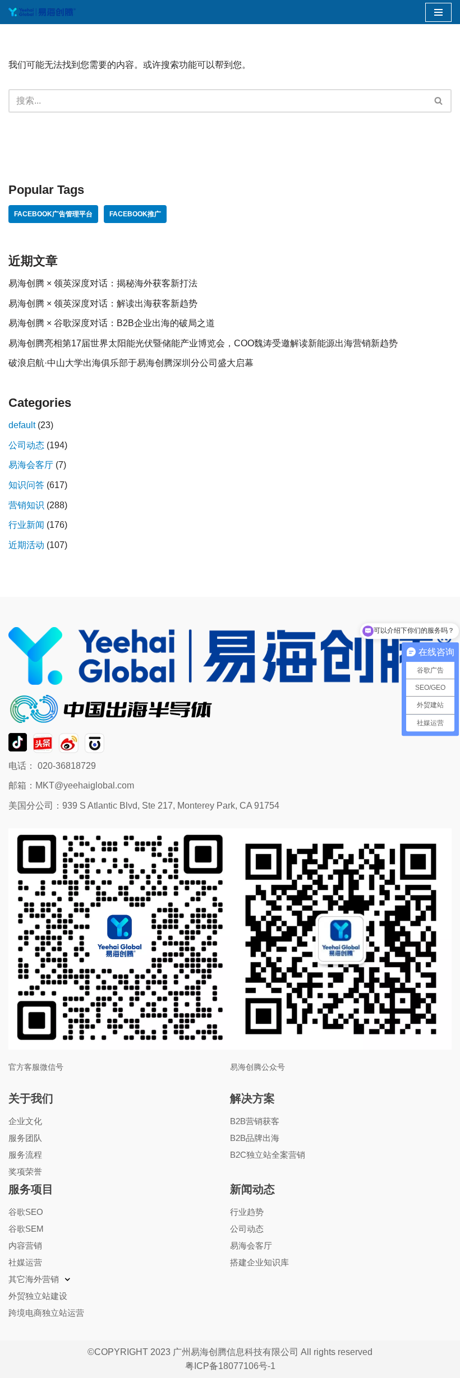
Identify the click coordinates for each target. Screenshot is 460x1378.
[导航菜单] (438, 12)
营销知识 (26, 505)
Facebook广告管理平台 (53, 214)
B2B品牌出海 (254, 1138)
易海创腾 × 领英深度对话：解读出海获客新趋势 (102, 303)
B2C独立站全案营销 (267, 1154)
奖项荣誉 (25, 1171)
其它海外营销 (33, 1279)
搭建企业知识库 (259, 1262)
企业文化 (25, 1121)
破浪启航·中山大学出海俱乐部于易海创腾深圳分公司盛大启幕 (131, 363)
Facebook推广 (135, 214)
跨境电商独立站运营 (46, 1312)
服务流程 (25, 1154)
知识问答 (26, 485)
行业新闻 (26, 525)
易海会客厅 (30, 465)
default (21, 425)
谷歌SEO (25, 1212)
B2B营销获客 (254, 1121)
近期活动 (26, 545)
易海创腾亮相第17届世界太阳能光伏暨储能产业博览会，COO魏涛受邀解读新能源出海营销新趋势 (203, 343)
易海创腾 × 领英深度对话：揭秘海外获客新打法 (102, 283)
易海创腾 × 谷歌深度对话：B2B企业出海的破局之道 (111, 323)
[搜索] (439, 101)
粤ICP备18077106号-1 (230, 1366)
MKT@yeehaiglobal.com (84, 785)
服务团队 (25, 1138)
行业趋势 (247, 1212)
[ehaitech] (42, 12)
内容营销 (25, 1245)
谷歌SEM (26, 1228)
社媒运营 (25, 1262)
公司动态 (26, 445)
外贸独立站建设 (37, 1296)
